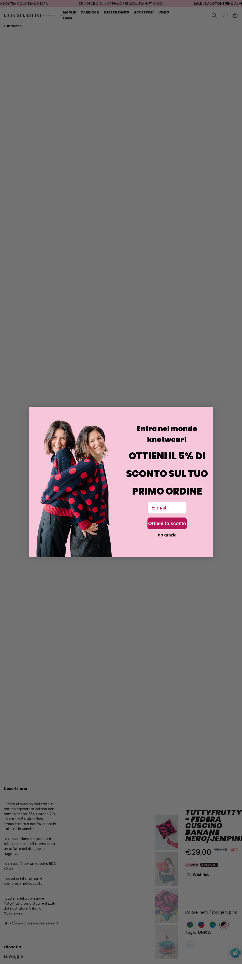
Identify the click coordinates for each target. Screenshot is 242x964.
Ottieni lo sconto (167, 523)
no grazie (167, 535)
